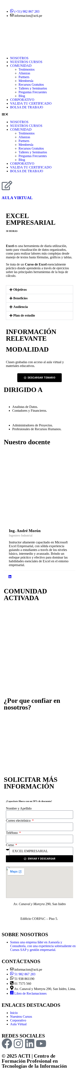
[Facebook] (7, 1043)
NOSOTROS (19, 58)
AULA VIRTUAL (17, 198)
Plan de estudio (24, 315)
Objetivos (20, 289)
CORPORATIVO (22, 99)
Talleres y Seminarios (33, 88)
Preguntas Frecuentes (33, 92)
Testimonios (27, 69)
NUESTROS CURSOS (26, 62)
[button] (39, 115)
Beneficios (20, 298)
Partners (24, 77)
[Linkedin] (29, 1043)
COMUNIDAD (21, 65)
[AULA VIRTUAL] (7, 185)
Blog (22, 96)
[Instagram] (18, 1043)
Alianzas (24, 73)
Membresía (26, 81)
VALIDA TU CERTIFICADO (31, 103)
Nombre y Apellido (19, 808)
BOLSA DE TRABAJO (26, 107)
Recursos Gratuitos (31, 84)
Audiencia (20, 307)
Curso (10, 845)
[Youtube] (41, 1043)
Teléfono (12, 833)
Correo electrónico (18, 820)
